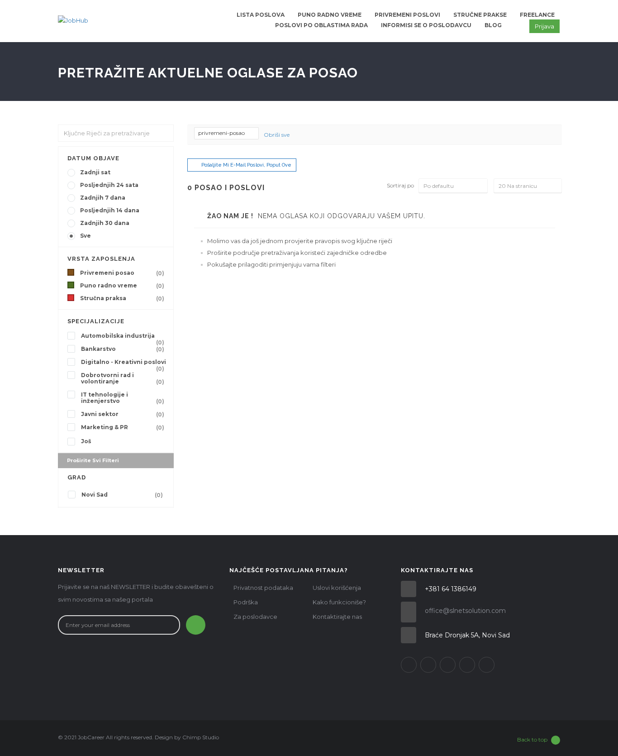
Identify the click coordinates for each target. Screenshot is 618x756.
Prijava (544, 26)
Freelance (537, 14)
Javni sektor (122, 414)
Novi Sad (122, 494)
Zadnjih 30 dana (104, 223)
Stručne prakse (480, 14)
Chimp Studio (200, 737)
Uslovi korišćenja (337, 587)
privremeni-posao (222, 132)
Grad (76, 477)
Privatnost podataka (263, 587)
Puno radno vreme (329, 14)
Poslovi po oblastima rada (321, 25)
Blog (493, 25)
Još (86, 441)
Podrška (245, 602)
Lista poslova (261, 14)
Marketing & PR (122, 427)
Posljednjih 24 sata (109, 185)
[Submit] (195, 625)
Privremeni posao (122, 273)
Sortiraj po (400, 185)
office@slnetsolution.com (465, 611)
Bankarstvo (122, 349)
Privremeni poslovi (407, 14)
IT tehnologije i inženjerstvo (122, 398)
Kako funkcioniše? (339, 602)
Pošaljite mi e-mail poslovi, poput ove (246, 165)
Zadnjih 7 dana (102, 197)
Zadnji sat (95, 172)
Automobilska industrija (122, 336)
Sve (85, 235)
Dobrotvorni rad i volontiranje (122, 378)
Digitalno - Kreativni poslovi (123, 363)
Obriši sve (277, 134)
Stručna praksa (122, 298)
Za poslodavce (255, 616)
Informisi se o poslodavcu (426, 25)
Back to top (532, 739)
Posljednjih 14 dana (109, 210)
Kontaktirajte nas (337, 616)
